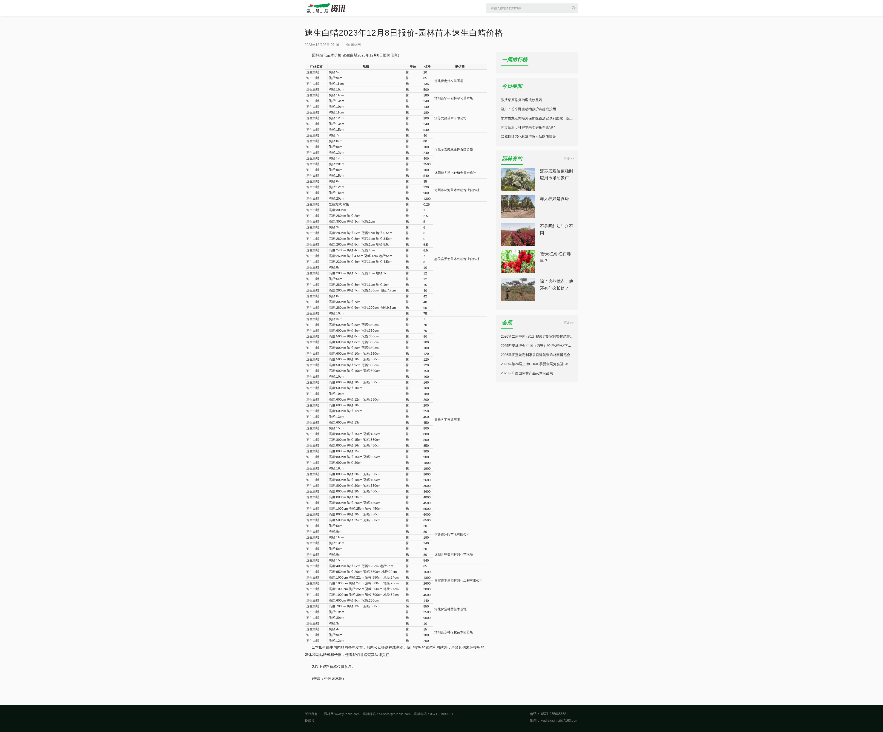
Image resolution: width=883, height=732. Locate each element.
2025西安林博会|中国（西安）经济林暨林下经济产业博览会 (537, 346)
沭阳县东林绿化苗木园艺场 (453, 632)
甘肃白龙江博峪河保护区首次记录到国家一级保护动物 (537, 118)
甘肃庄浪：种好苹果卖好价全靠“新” (528, 127)
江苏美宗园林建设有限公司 (453, 150)
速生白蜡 (312, 72)
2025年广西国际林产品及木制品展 (527, 373)
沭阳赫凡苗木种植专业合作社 (455, 173)
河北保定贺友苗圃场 (448, 81)
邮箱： (535, 720)
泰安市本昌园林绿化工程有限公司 (458, 580)
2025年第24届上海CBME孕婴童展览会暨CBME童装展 (537, 364)
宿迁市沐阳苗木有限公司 (452, 534)
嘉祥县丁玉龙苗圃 (447, 419)
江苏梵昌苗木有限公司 (450, 118)
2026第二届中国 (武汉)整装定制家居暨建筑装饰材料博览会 (537, 336)
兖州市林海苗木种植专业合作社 (456, 190)
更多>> (569, 158)
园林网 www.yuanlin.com (342, 714)
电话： (535, 714)
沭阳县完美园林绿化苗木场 (453, 554)
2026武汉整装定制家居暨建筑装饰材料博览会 (535, 355)
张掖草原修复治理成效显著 (521, 100)
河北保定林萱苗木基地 (450, 609)
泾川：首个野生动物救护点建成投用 (528, 109)
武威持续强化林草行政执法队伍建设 (528, 136)
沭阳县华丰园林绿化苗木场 (453, 98)
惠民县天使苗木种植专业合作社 (456, 259)
